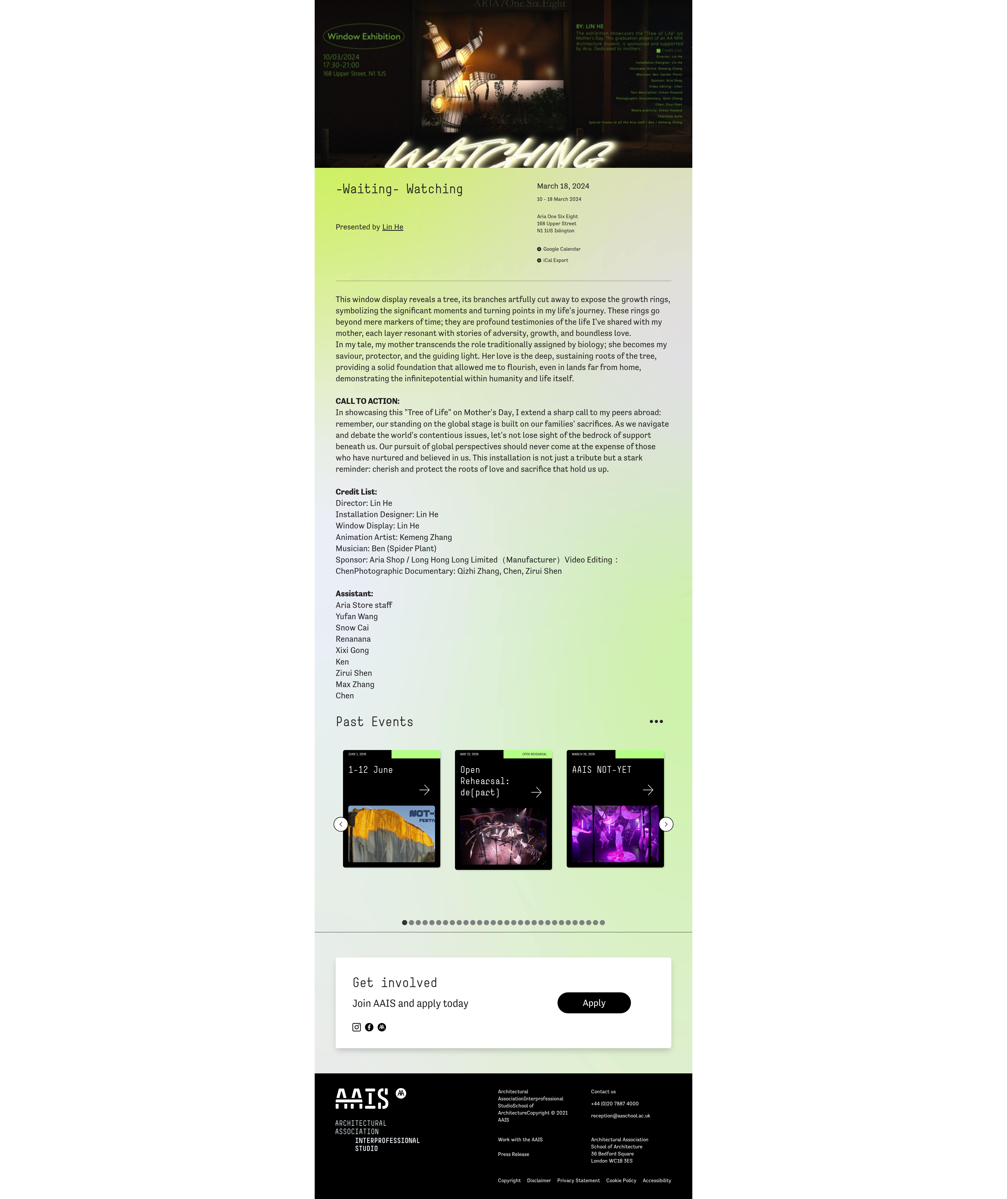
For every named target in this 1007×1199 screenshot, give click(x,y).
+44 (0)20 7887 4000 (615, 1103)
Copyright (509, 1180)
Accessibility (657, 1180)
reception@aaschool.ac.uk (620, 1115)
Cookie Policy (621, 1180)
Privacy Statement (578, 1180)
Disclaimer (539, 1180)
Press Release (513, 1154)
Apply (594, 1002)
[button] (341, 824)
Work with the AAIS (520, 1139)
